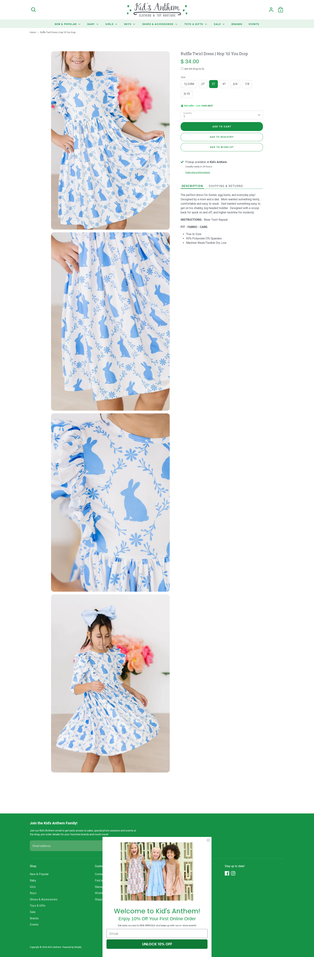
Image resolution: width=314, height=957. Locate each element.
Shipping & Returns (226, 186)
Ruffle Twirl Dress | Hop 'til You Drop (57, 32)
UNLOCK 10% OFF (157, 944)
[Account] (271, 9)
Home (33, 32)
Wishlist (100, 893)
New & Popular (66, 24)
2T (203, 84)
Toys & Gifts (194, 24)
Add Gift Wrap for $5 (194, 69)
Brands (237, 24)
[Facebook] (227, 873)
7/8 (247, 84)
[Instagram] (233, 873)
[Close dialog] (208, 840)
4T (224, 84)
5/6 (235, 84)
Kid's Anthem (54, 947)
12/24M (189, 84)
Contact (99, 874)
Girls (109, 24)
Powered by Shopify (72, 947)
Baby (91, 24)
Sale (218, 24)
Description (192, 186)
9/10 (187, 94)
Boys (128, 24)
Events (254, 24)
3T (213, 84)
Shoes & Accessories (158, 24)
